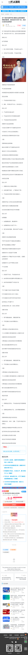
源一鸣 (7, 25)
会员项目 (7, 14)
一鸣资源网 (16, 635)
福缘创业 (22, 635)
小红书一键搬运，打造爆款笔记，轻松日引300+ (17, 618)
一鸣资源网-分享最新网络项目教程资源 (12, 637)
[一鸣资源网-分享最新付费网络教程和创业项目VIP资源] (14, 2)
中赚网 (10, 635)
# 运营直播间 (6, 552)
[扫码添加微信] (25, 641)
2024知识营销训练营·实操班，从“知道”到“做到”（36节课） (17, 603)
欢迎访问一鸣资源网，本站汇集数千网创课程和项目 (15, 7)
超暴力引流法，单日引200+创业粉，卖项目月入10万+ (17, 596)
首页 (3, 14)
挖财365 (5, 635)
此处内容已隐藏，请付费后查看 (12, 451)
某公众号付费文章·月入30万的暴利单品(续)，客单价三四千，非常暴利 (17, 589)
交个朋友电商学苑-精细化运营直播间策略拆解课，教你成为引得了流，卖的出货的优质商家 (14, 20)
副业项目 (14, 549)
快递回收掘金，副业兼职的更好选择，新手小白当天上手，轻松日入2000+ (17, 626)
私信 (24, 25)
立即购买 (14, 505)
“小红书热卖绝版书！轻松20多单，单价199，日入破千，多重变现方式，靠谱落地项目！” (17, 611)
